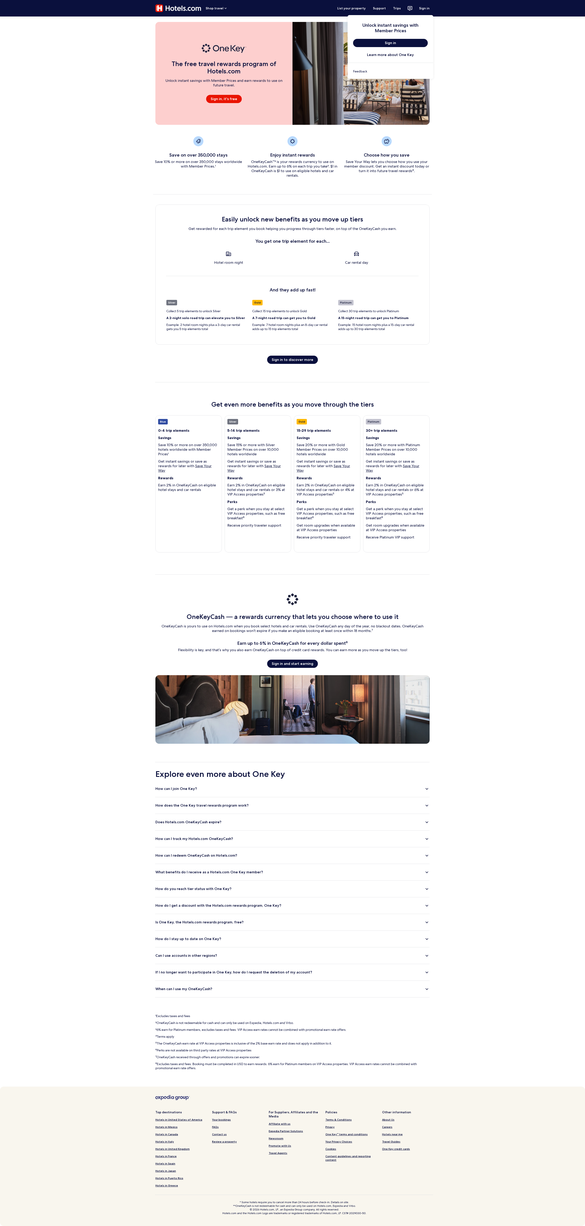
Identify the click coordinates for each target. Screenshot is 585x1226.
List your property (351, 8)
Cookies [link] (330, 1149)
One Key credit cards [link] (396, 1149)
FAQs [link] (215, 1127)
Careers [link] (387, 1127)
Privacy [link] (330, 1127)
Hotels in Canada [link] (166, 1134)
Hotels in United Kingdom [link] (172, 1149)
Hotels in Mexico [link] (166, 1127)
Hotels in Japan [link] (165, 1171)
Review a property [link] (224, 1141)
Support (379, 8)
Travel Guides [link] (391, 1141)
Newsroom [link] (276, 1138)
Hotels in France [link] (166, 1156)
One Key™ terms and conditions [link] (346, 1134)
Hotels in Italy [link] (164, 1141)
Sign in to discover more (292, 359)
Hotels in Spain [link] (165, 1163)
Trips (397, 8)
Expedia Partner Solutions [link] (286, 1131)
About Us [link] (388, 1119)
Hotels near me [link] (392, 1134)
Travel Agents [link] (278, 1153)
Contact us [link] (219, 1134)
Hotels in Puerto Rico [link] (169, 1178)
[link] (390, 71)
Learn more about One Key (390, 55)
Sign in (424, 8)
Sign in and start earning (292, 663)
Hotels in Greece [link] (166, 1185)
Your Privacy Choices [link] (338, 1141)
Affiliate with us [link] (279, 1123)
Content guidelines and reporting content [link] (348, 1158)
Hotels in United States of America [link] (178, 1119)
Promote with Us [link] (280, 1145)
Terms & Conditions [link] (338, 1119)
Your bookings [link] (221, 1119)
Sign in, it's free (224, 99)
